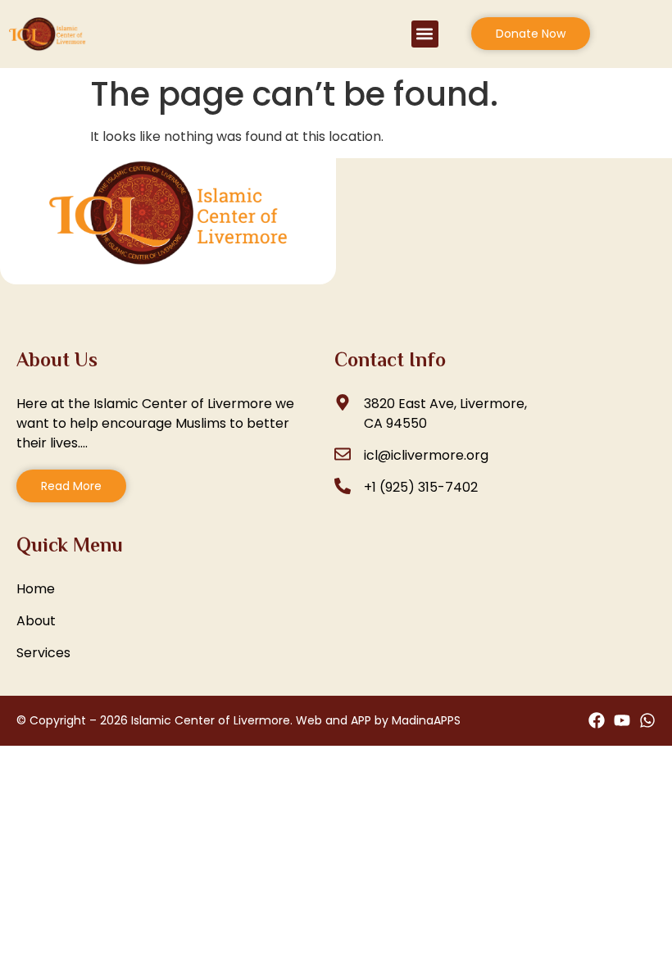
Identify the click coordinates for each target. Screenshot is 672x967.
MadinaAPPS (426, 720)
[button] (424, 34)
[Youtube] (622, 720)
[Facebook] (596, 720)
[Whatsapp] (647, 720)
